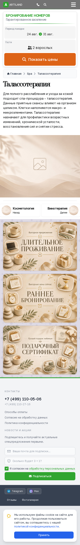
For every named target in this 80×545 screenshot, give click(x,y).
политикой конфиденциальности (36, 526)
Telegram (17, 491)
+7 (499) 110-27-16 (17, 404)
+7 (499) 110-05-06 (23, 398)
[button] (38, 4)
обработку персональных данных (52, 468)
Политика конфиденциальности (26, 423)
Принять (44, 535)
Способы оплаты (16, 412)
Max (36, 491)
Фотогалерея (30, 499)
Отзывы (12, 499)
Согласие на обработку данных (26, 417)
